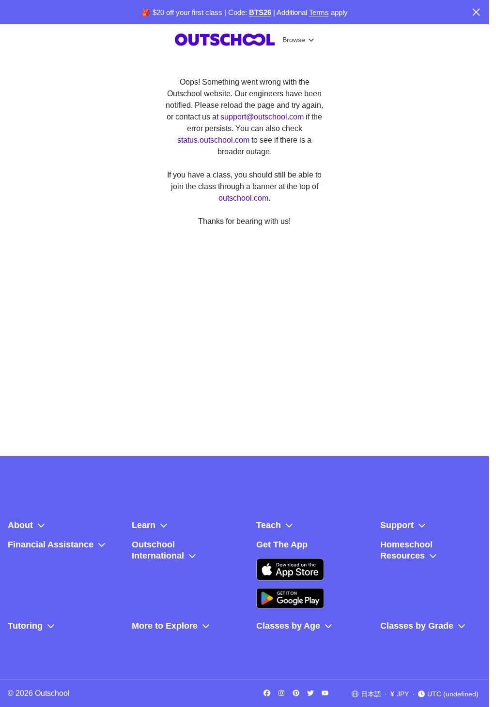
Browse (257, 40)
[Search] (327, 39)
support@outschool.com (262, 117)
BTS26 (260, 12)
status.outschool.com (213, 140)
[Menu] (345, 39)
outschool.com (243, 198)
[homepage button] (188, 39)
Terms (319, 12)
